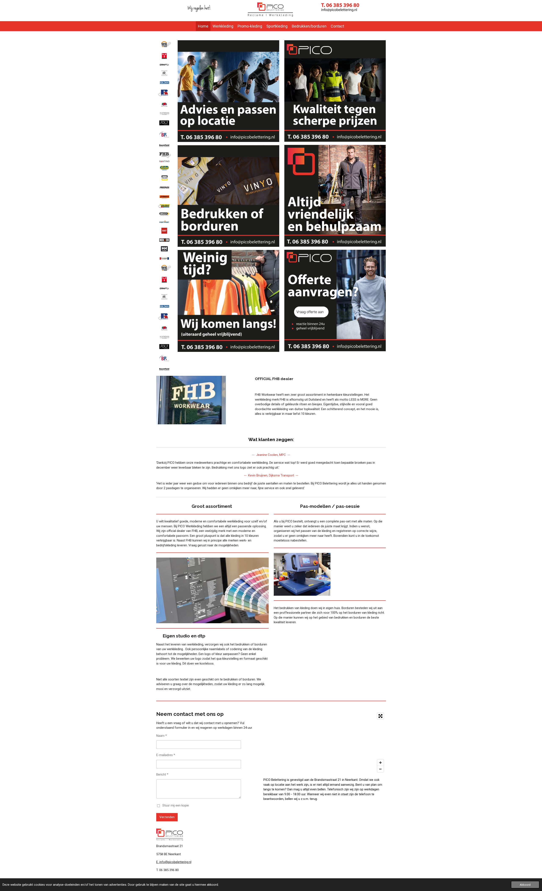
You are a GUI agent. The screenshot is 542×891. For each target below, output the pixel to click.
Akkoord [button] (525, 884)
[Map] (324, 742)
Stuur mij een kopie (175, 805)
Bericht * (162, 774)
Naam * (161, 736)
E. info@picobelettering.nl (173, 862)
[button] (168, 44)
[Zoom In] (380, 762)
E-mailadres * (165, 755)
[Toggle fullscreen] (380, 716)
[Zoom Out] (380, 769)
